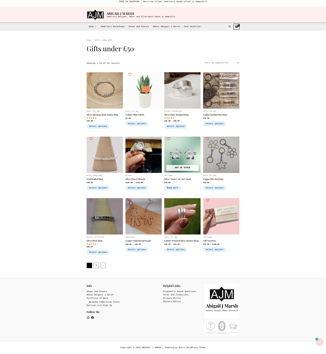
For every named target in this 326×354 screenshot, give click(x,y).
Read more (172, 188)
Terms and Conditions (175, 295)
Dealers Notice (172, 301)
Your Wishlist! (193, 26)
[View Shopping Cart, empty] (236, 27)
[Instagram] (88, 317)
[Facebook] (92, 317)
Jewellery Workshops (112, 26)
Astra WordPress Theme (192, 347)
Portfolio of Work (97, 298)
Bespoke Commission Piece (104, 302)
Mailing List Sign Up (99, 305)
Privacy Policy (172, 298)
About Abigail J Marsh (166, 26)
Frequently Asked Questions (179, 291)
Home (89, 40)
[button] (95, 26)
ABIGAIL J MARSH (120, 13)
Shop (91, 26)
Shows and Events (139, 26)
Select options (98, 126)
